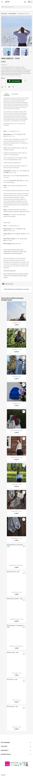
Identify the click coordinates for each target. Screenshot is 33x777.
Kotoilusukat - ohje (17, 592)
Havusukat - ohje (16, 727)
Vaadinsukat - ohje (16, 511)
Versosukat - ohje (16, 673)
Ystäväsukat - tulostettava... (16, 646)
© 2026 (3, 775)
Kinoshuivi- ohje (16, 376)
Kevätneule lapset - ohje (16, 619)
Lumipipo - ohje (16, 322)
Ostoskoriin (14, 81)
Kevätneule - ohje (16, 484)
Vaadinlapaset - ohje (16, 538)
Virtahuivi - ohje (16, 700)
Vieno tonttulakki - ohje (16, 430)
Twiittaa (9, 86)
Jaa (5, 86)
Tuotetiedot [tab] (14, 94)
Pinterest (13, 86)
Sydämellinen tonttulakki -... (16, 565)
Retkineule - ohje (16, 349)
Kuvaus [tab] (7, 94)
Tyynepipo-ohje (16, 403)
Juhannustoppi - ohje (16, 457)
